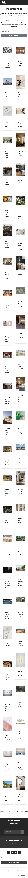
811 (22, 811)
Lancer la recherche (14, 862)
